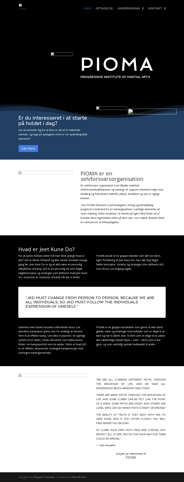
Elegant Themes (44, 477)
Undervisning (129, 8)
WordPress (79, 477)
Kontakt (155, 8)
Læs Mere (28, 148)
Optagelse (104, 8)
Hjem (87, 8)
